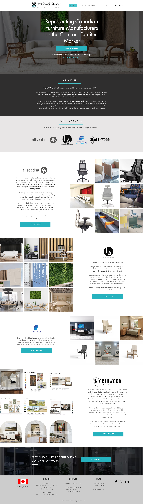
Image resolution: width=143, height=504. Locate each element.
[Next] (134, 42)
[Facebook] (116, 481)
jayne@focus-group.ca (73, 489)
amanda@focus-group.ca (73, 487)
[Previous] (9, 42)
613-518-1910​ (76, 483)
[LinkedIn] (127, 481)
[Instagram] (121, 481)
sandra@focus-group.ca (73, 491)
